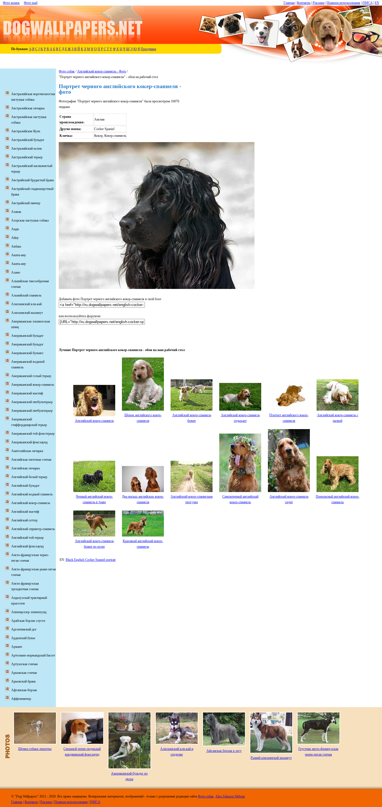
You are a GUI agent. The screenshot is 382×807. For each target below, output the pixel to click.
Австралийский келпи (26, 148)
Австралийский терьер (27, 157)
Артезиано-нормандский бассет (33, 655)
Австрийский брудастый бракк (32, 180)
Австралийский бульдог (27, 140)
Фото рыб (30, 3)
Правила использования (343, 3)
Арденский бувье (23, 638)
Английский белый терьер (29, 477)
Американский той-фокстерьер (33, 434)
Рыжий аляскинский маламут (271, 758)
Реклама (318, 3)
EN (377, 3)
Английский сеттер (24, 520)
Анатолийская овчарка (27, 451)
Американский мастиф (27, 393)
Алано (15, 272)
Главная (289, 3)
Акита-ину (18, 255)
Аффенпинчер (21, 699)
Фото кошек (11, 3)
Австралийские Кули (25, 131)
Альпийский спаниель (26, 295)
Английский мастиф (25, 512)
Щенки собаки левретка (34, 749)
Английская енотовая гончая (31, 460)
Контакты (303, 3)
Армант (16, 647)
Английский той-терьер (27, 538)
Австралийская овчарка (27, 108)
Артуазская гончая (24, 664)
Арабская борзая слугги (28, 621)
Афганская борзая (24, 690)
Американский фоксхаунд (29, 442)
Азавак (16, 212)
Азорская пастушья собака (30, 220)
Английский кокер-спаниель (94, 421)
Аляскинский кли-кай (26, 304)
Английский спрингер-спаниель (33, 529)
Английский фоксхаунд (27, 546)
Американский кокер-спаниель (32, 385)
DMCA (367, 3)
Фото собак (67, 71)
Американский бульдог (27, 336)
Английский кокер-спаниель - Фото (101, 71)
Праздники (148, 49)
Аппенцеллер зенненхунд (28, 612)
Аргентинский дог (24, 629)
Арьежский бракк (23, 681)
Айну (15, 238)
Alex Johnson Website (230, 796)
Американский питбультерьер (32, 402)
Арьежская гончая (24, 673)
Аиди (15, 229)
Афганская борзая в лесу (224, 751)
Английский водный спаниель (32, 494)
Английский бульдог (25, 486)
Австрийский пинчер (25, 203)
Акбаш (16, 246)
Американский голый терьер (31, 376)
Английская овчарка (25, 468)
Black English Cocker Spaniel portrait (90, 560)
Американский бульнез (27, 353)
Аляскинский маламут (27, 313)
